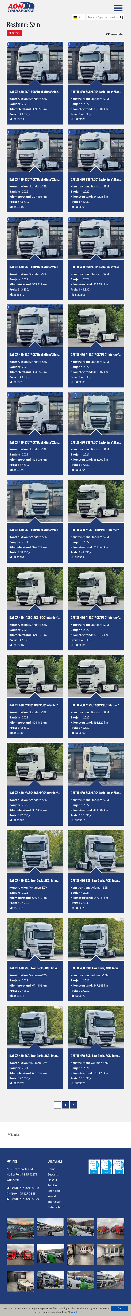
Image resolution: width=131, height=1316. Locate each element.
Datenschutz (56, 1207)
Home (51, 1169)
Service (52, 1185)
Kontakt (53, 1196)
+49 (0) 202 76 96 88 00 (24, 1188)
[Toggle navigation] (118, 7)
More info (73, 1312)
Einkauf (52, 1180)
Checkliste (54, 1191)
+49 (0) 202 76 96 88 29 (24, 1199)
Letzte (73, 1105)
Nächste (65, 1105)
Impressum (55, 1202)
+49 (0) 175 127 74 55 (22, 1193)
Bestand (53, 1174)
